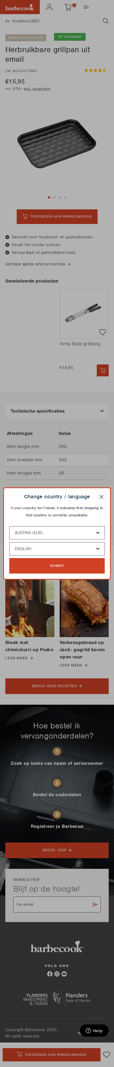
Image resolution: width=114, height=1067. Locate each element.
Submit (57, 565)
